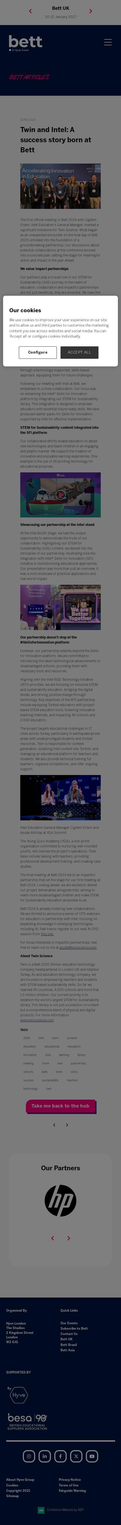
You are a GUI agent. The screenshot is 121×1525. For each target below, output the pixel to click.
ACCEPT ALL (79, 352)
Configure (38, 352)
